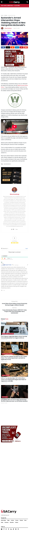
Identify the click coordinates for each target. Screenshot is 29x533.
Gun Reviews (4, 397)
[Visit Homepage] (14, 2)
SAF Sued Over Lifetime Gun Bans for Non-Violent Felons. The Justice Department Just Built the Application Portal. (14, 358)
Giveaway (6, 522)
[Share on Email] (26, 47)
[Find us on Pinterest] (15, 529)
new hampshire (7, 164)
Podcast (21, 520)
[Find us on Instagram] (6, 529)
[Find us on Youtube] (1, 529)
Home (2, 15)
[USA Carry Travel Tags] (14, 58)
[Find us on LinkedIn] (11, 529)
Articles (5, 15)
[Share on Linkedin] (17, 47)
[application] (14, 100)
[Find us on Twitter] (8, 529)
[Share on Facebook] (3, 47)
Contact (16, 522)
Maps (8, 520)
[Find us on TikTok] (13, 529)
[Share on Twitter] (8, 47)
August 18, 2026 (4, 339)
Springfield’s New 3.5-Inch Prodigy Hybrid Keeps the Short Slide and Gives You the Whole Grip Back (14, 400)
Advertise (12, 522)
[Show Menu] (1, 2)
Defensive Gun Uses (11, 15)
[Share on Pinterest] (21, 47)
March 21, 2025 (16, 28)
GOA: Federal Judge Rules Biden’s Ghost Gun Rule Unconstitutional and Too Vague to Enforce (14, 337)
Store (25, 520)
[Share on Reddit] (12, 47)
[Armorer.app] (11, 175)
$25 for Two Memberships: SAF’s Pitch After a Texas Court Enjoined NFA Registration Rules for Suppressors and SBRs (13, 379)
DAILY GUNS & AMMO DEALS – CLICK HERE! (10, 5)
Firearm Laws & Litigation (7, 333)
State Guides (3, 520)
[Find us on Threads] (18, 529)
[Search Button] (27, 2)
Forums (16, 520)
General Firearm (5, 375)
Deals (2, 522)
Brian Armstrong (8, 28)
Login (26, 248)
